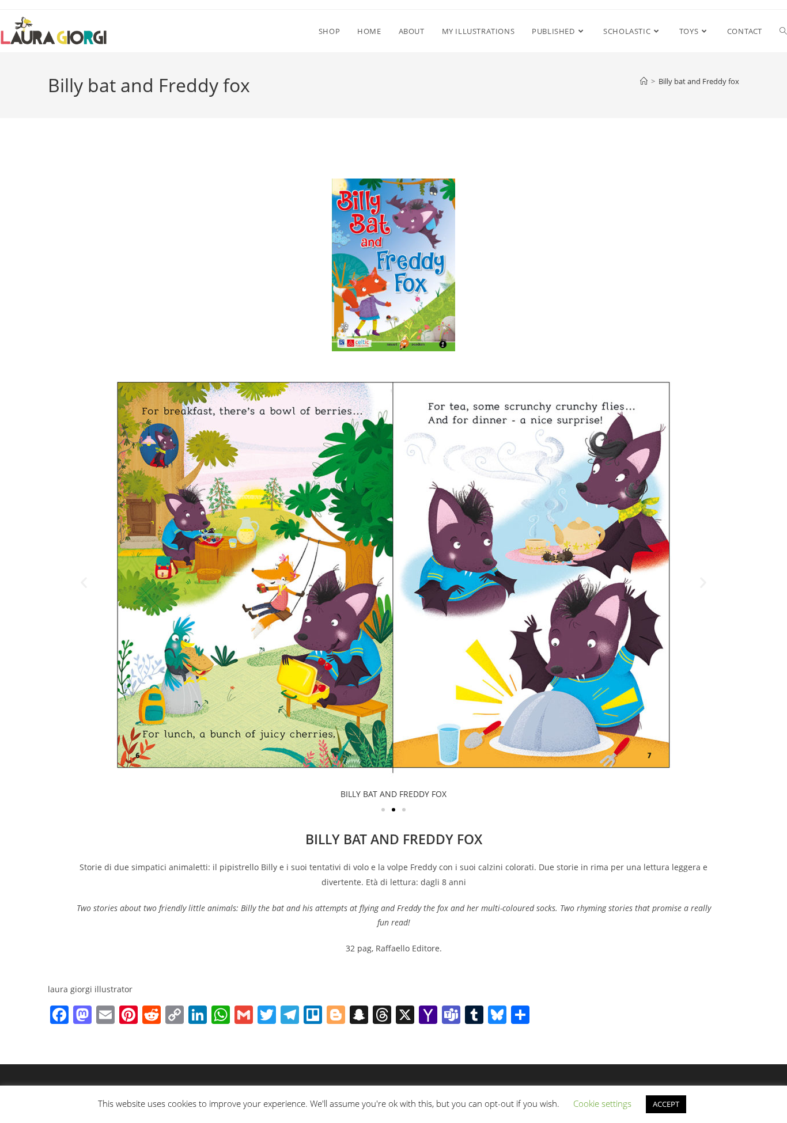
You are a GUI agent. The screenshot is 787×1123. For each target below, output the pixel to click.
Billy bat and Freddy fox (699, 81)
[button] (84, 582)
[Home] (644, 81)
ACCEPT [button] (666, 1104)
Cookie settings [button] (602, 1103)
